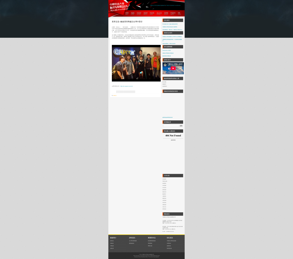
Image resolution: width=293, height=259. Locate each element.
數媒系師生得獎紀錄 (167, 55)
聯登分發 (170, 29)
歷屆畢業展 (150, 243)
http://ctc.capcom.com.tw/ (126, 86)
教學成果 (164, 189)
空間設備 (164, 200)
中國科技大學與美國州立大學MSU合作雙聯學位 (172, 36)
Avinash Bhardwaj (141, 256)
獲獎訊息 (164, 198)
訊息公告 (164, 206)
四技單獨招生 (165, 29)
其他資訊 (164, 179)
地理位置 (112, 248)
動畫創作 (164, 84)
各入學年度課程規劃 (133, 240)
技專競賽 (164, 185)
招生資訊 (164, 187)
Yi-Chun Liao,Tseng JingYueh (153, 256)
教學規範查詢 (131, 243)
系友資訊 (164, 202)
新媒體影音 (165, 86)
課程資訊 (164, 209)
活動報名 (164, 196)
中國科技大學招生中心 (177, 29)
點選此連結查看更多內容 (168, 117)
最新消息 (112, 240)
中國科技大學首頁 (153, 5)
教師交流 (114, 95)
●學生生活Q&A (172, 43)
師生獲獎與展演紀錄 (152, 240)
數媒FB (163, 5)
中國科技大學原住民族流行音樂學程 (170, 26)
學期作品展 (165, 181)
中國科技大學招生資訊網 (171, 240)
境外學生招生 (169, 248)
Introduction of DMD (167, 50)
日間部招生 (169, 243)
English (179, 5)
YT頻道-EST (168, 5)
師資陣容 (164, 183)
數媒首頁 (160, 5)
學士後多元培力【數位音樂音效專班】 (170, 24)
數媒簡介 (164, 194)
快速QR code (174, 5)
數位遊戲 (164, 81)
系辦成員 (164, 204)
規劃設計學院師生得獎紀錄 (168, 53)
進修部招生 (169, 245)
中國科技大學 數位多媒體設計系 (148, 254)
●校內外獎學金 (166, 43)
